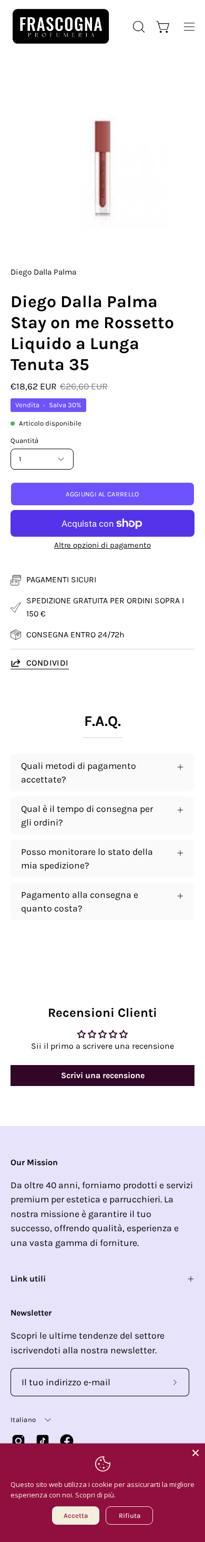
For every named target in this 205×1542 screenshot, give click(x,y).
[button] (137, 26)
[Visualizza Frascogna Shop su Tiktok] (42, 1441)
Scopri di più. (95, 1495)
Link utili (28, 1279)
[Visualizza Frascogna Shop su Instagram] (18, 1441)
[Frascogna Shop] (60, 26)
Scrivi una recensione (103, 1075)
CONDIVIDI (47, 663)
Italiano (23, 1420)
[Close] (195, 1453)
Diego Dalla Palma (43, 272)
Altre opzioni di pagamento (102, 545)
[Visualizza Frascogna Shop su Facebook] (67, 1441)
